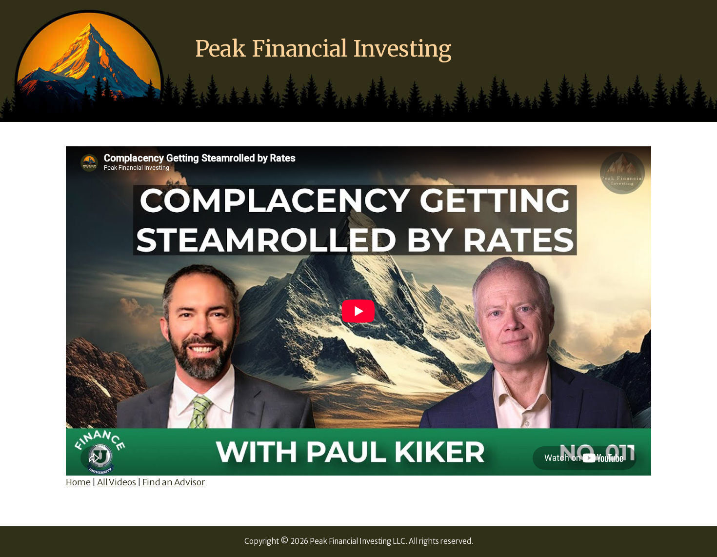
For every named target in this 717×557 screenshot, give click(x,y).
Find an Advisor (173, 482)
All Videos (116, 482)
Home (78, 482)
